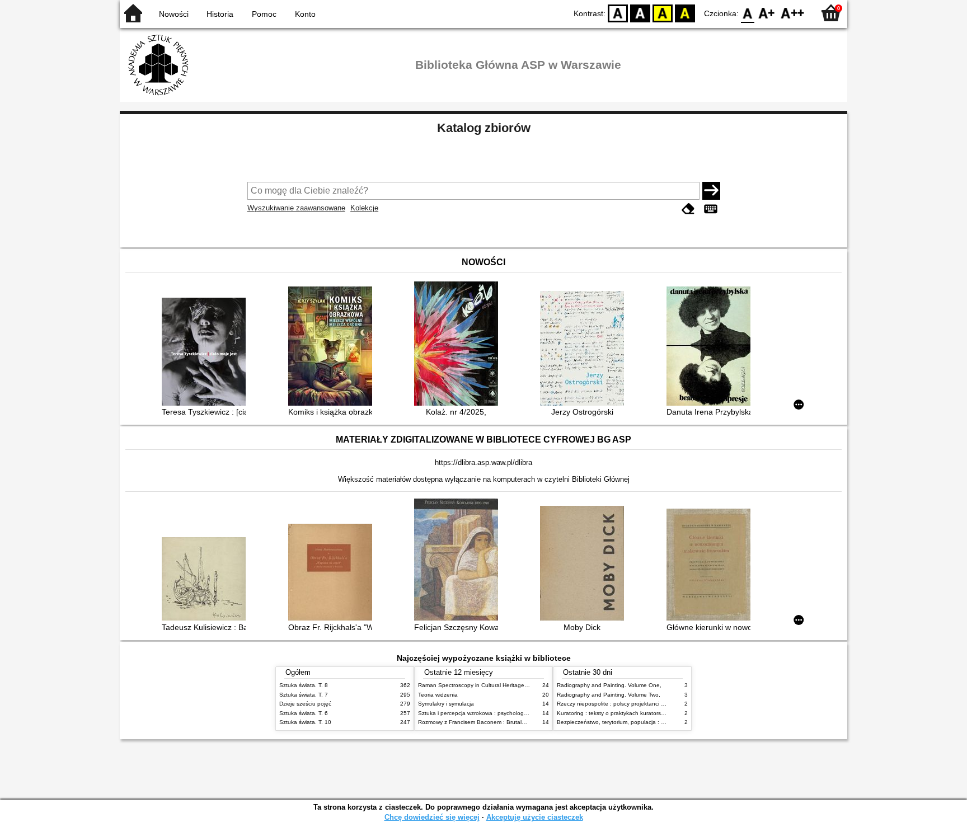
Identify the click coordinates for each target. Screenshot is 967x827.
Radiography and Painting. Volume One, (609, 685)
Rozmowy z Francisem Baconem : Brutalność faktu (483, 722)
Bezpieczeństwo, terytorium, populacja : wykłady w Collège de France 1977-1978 (661, 722)
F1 (767, 12)
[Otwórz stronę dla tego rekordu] (206, 353)
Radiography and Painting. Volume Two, (608, 695)
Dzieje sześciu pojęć (305, 704)
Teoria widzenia (438, 695)
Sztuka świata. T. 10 (305, 722)
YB (662, 12)
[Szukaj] (711, 191)
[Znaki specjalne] (711, 209)
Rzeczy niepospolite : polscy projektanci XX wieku (621, 704)
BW (640, 12)
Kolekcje (364, 208)
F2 (792, 12)
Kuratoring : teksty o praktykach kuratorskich (614, 713)
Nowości (174, 14)
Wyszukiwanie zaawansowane (296, 208)
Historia (219, 14)
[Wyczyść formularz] (688, 209)
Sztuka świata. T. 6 (303, 713)
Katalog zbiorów (484, 128)
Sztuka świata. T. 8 (303, 685)
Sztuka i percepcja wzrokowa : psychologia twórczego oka (492, 713)
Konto (305, 14)
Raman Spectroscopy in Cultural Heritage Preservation (488, 685)
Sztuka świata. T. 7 (303, 695)
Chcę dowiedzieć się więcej (432, 817)
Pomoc (264, 14)
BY (685, 12)
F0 (748, 12)
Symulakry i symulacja (446, 704)
